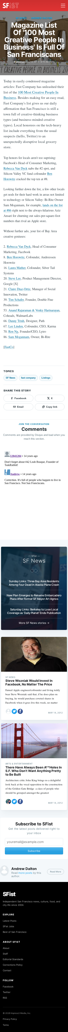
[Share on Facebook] (20, 711)
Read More (55, 871)
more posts (25, 872)
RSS (5, 997)
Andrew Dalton (41, 18)
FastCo (9, 347)
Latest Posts (9, 920)
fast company (28, 377)
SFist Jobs (8, 926)
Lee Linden (15, 326)
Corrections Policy (12, 964)
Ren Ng (13, 331)
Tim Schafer (16, 299)
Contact (7, 970)
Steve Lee (14, 278)
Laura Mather (16, 267)
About (6, 948)
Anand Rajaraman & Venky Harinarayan (33, 310)
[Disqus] (34, 493)
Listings (45, 377)
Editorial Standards (13, 959)
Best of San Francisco (15, 932)
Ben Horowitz (15, 257)
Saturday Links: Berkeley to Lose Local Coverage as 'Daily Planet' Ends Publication (34, 611)
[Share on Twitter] (14, 711)
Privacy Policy (10, 1019)
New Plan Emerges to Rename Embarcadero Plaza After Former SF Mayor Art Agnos (34, 597)
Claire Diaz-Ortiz (19, 289)
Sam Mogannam (18, 337)
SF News (21, 18)
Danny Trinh (16, 321)
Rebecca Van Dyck (15, 168)
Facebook (8, 986)
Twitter (6, 992)
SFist (9, 894)
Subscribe (34, 851)
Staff (5, 953)
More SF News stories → (34, 623)
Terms (6, 1025)
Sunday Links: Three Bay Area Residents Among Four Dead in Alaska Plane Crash (34, 582)
